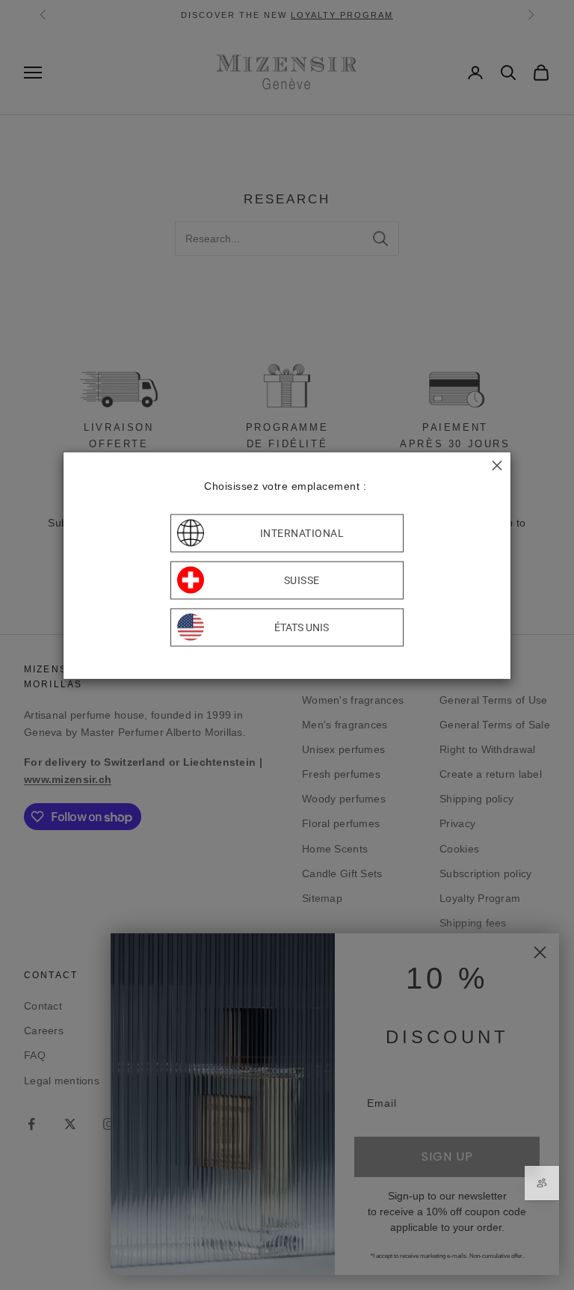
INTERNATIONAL (302, 533)
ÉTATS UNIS (301, 627)
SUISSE (302, 580)
